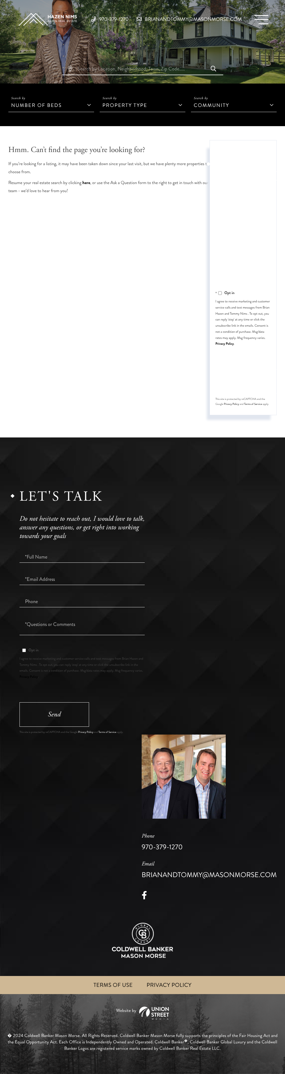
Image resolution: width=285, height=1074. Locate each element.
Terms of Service (253, 404)
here (86, 183)
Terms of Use (113, 985)
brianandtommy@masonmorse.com (193, 19)
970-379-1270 (113, 19)
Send (250, 381)
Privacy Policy (224, 343)
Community (211, 105)
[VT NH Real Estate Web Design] (142, 1013)
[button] (213, 69)
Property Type (124, 105)
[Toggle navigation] (261, 19)
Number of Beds (36, 105)
